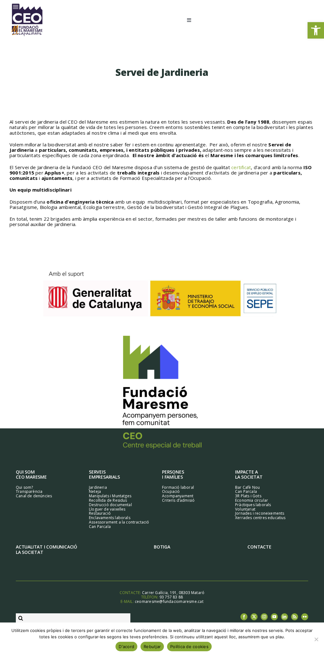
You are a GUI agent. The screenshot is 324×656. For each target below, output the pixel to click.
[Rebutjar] (316, 639)
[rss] (294, 616)
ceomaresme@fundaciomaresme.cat (169, 601)
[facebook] (243, 616)
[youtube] (274, 616)
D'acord (126, 646)
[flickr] (304, 616)
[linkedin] (284, 616)
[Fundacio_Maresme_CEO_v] (162, 338)
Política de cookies (189, 646)
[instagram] (264, 616)
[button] (316, 30)
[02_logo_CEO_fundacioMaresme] (27, 5)
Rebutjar (152, 646)
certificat (241, 167)
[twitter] (254, 616)
